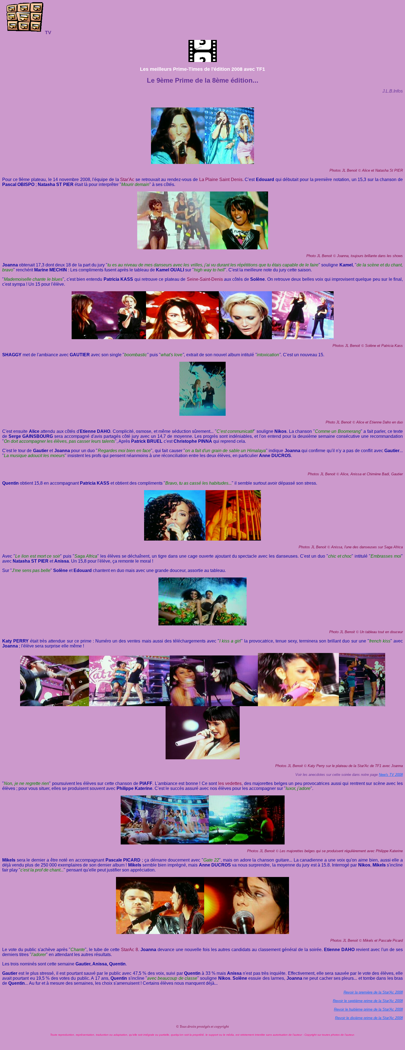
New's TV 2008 (391, 775)
